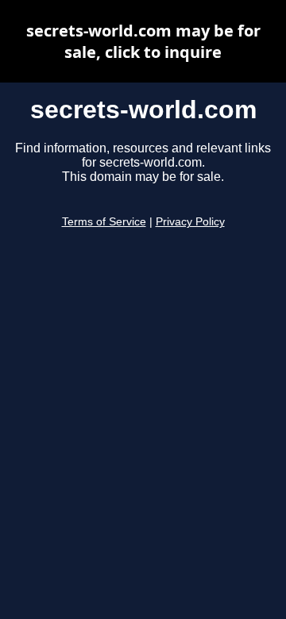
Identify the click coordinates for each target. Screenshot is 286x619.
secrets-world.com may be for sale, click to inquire (143, 41)
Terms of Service (104, 222)
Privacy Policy (190, 222)
